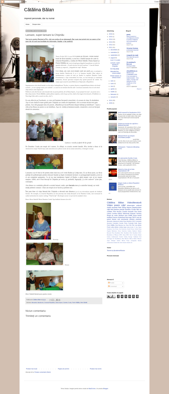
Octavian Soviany (132, 48)
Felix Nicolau (117, 211)
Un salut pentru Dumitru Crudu (127, 158)
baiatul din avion (118, 242)
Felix (119, 207)
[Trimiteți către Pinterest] (59, 300)
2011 (111, 47)
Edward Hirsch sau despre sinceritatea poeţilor (126, 136)
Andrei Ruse (122, 221)
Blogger (105, 388)
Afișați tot (139, 89)
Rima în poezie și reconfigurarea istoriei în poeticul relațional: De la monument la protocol (133, 40)
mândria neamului (135, 219)
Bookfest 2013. (137, 233)
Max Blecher (125, 238)
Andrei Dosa (138, 229)
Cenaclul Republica (49, 302)
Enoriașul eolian (131, 66)
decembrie (114, 50)
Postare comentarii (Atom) (42, 372)
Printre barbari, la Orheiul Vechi (115, 76)
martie (113, 92)
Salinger (113, 240)
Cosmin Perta (123, 223)
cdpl (123, 205)
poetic (129, 34)
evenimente (124, 219)
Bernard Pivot (111, 233)
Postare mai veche (96, 369)
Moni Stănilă (83, 302)
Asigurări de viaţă (132, 55)
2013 (111, 42)
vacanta (114, 207)
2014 (111, 39)
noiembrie (114, 52)
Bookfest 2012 (128, 233)
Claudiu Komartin (128, 211)
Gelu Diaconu (119, 225)
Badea (139, 231)
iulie (112, 81)
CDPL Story (122, 235)
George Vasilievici (133, 236)
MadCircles (92, 388)
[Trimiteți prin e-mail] (50, 300)
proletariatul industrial (132, 50)
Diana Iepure (59, 302)
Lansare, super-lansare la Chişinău (115, 64)
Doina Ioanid (137, 215)
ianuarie (113, 97)
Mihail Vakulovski (123, 213)
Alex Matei (138, 227)
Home (27, 24)
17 (134, 227)
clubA (109, 207)
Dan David (138, 211)
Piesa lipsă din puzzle (133, 57)
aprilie (113, 89)
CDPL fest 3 (129, 235)
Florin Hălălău (76, 302)
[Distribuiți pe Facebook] (57, 300)
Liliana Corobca (112, 213)
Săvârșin (121, 215)
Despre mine (36, 24)
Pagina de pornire (63, 369)
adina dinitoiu (115, 227)
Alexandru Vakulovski (37, 302)
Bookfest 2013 (131, 221)
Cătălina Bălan (39, 9)
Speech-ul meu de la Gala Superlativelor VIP (126, 170)
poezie (122, 209)
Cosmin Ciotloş (123, 236)
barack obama (126, 242)
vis (131, 242)
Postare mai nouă (31, 369)
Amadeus (109, 229)
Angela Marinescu (112, 231)
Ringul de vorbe (112, 215)
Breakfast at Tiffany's (113, 235)
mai (112, 86)
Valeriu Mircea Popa (123, 240)
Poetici (109, 227)
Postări (112, 283)
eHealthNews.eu (132, 71)
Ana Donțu (116, 229)
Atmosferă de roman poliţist (115, 72)
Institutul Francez (112, 217)
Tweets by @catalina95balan (116, 250)
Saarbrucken (136, 207)
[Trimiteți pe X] (55, 300)
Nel (137, 209)
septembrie (114, 55)
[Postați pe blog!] (53, 300)
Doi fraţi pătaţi (114, 69)
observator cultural (134, 205)
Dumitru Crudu (67, 302)
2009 (111, 103)
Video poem (113, 205)
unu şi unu (130, 227)
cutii (118, 219)
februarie (114, 94)
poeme (116, 209)
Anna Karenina (122, 231)
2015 (111, 36)
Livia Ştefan (138, 225)
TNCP (134, 217)
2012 (111, 45)
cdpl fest (110, 209)
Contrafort (115, 223)
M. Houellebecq (117, 238)
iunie (112, 83)
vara (126, 215)
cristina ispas (123, 227)
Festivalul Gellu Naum (134, 223)
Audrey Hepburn (132, 231)
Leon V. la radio (115, 60)
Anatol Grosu (130, 229)
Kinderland (121, 217)
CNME (130, 215)
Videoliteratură (134, 202)
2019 (111, 34)
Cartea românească (112, 236)
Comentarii (113, 286)
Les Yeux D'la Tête (128, 225)
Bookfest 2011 (119, 233)
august (113, 58)
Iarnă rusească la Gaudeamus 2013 (129, 112)
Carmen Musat (137, 235)
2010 (111, 100)
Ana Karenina (123, 229)
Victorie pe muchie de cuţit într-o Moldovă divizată (128, 124)
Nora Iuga (128, 217)
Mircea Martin (133, 238)
